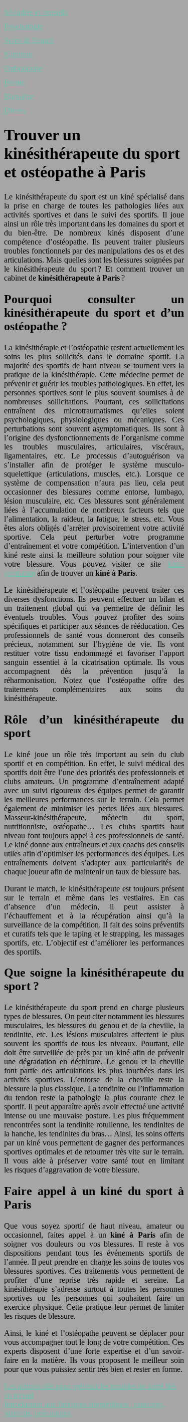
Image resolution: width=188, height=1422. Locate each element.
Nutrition (18, 54)
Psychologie (23, 26)
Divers (14, 110)
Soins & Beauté (29, 40)
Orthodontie (23, 68)
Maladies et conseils (35, 12)
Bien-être (18, 96)
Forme (14, 82)
